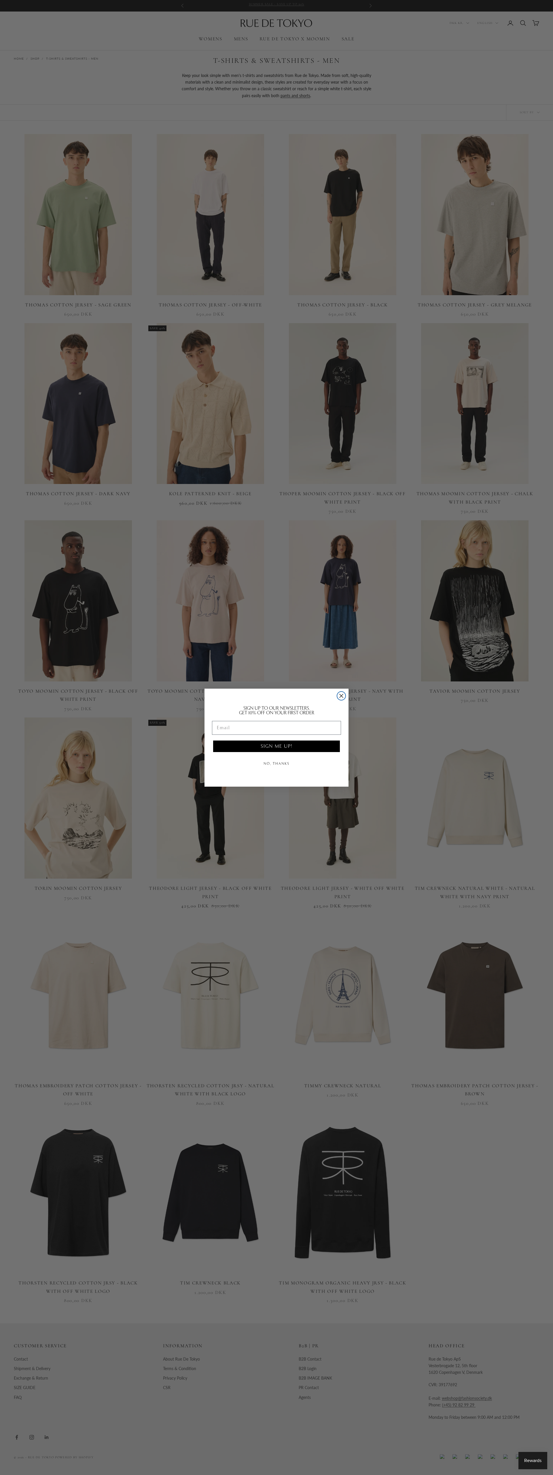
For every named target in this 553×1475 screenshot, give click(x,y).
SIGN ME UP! (276, 746)
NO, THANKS (276, 764)
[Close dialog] (341, 696)
